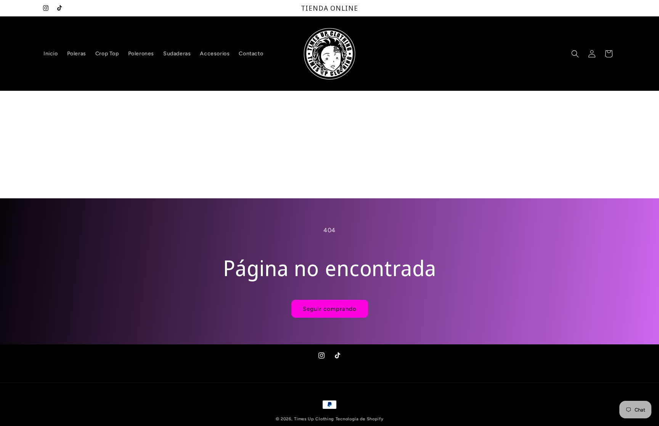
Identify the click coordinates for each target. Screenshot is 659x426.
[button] (575, 53)
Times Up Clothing (314, 418)
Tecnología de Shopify (360, 418)
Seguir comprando (330, 308)
